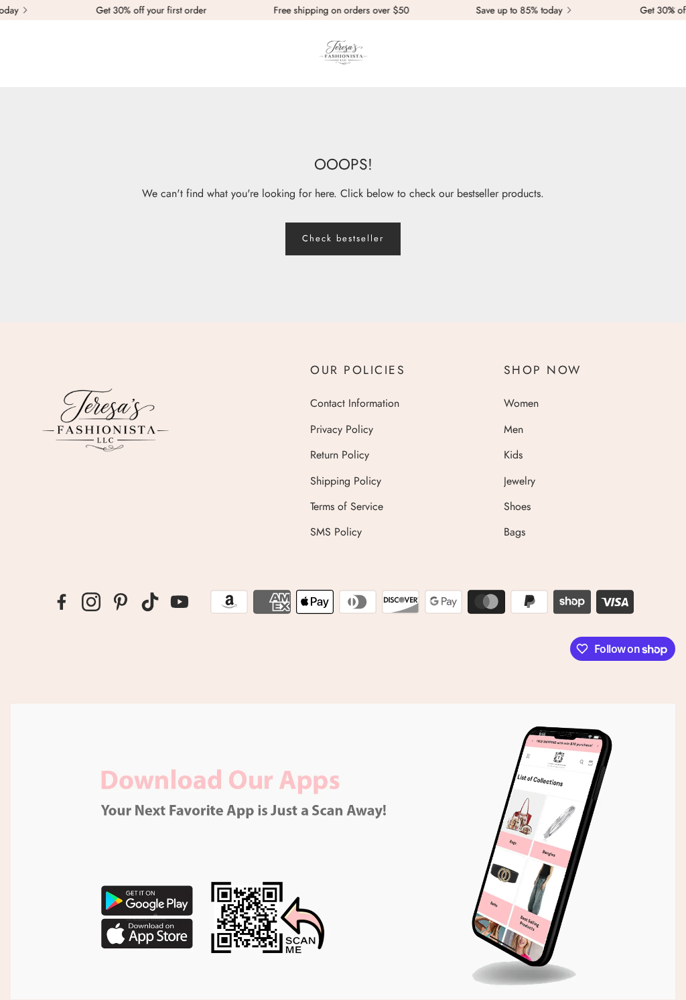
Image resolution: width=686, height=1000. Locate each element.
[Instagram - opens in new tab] (91, 601)
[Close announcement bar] (673, 10)
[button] (17, 53)
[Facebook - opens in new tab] (61, 601)
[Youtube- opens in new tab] (179, 601)
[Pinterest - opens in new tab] (120, 601)
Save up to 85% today (507, 10)
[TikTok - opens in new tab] (150, 601)
